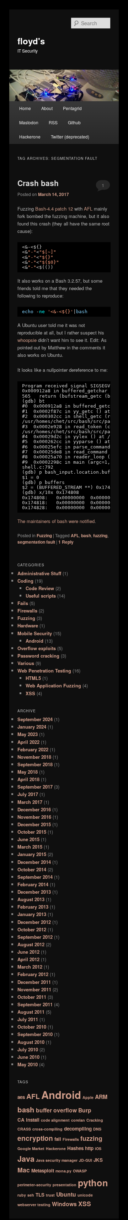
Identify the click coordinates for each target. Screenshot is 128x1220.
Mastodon (28, 122)
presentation (64, 1184)
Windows (64, 1204)
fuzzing (100, 535)
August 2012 (30, 944)
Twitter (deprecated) (70, 137)
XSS (30, 693)
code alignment (55, 1120)
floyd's (31, 41)
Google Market (30, 1148)
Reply (66, 542)
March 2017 (29, 802)
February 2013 (32, 906)
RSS (53, 122)
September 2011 (35, 1004)
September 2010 (35, 1034)
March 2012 (29, 966)
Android (34, 640)
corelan (78, 1120)
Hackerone (30, 137)
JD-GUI (85, 1160)
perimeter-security (34, 1184)
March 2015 (29, 846)
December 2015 (34, 824)
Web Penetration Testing (44, 670)
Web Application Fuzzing (53, 685)
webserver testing (33, 1204)
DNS (97, 1129)
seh (30, 1195)
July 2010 (27, 1049)
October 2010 (31, 1026)
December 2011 (34, 982)
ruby (21, 1195)
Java (25, 1158)
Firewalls (27, 610)
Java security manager (57, 1160)
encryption (35, 1138)
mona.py (63, 1170)
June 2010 (28, 1056)
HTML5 (33, 678)
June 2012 (28, 951)
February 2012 (32, 974)
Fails (22, 603)
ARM (101, 1097)
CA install (28, 1119)
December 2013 (34, 891)
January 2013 (31, 914)
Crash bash (38, 183)
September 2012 (35, 936)
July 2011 (27, 1019)
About (47, 108)
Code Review (40, 588)
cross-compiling (47, 1129)
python (93, 1182)
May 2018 (27, 771)
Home (25, 108)
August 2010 (30, 1042)
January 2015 (31, 854)
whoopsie (27, 340)
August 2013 (30, 899)
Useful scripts (41, 595)
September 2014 (35, 876)
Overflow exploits (36, 648)
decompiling (78, 1128)
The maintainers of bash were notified (56, 521)
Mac (23, 1169)
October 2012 (31, 929)
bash (86, 535)
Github (74, 122)
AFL (88, 208)
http (89, 1148)
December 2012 (34, 922)
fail (57, 1138)
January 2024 (31, 726)
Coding (25, 580)
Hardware (27, 625)
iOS (98, 1148)
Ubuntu (66, 1194)
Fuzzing (44, 535)
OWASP (80, 1170)
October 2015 (31, 831)
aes (21, 1097)
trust (50, 1195)
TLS (40, 1194)
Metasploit (42, 1170)
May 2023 (27, 734)
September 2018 (35, 764)
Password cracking (38, 655)
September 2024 (35, 719)
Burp (84, 1110)
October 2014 (31, 869)
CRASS (24, 1129)
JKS (98, 1159)
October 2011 (31, 996)
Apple (88, 1097)
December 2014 (34, 862)
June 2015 (28, 839)
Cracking (94, 1120)
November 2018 (34, 756)
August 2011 (30, 1011)
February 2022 (32, 749)
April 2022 (28, 742)
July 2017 (27, 794)
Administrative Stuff (39, 573)
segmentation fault (36, 542)
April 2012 (28, 959)
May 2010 (27, 1064)
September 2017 (35, 786)
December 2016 (34, 809)
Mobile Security (34, 633)
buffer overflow (56, 1110)
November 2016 (34, 816)
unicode (85, 1195)
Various (25, 663)
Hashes (75, 1148)
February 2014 (32, 884)
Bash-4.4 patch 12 (54, 208)
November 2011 (34, 989)
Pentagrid (72, 108)
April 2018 (28, 779)
